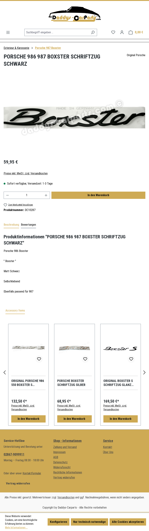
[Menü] (8, 32)
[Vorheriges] (4, 373)
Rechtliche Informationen (67, 472)
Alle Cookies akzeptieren (128, 522)
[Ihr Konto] (122, 32)
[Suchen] (92, 32)
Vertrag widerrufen (18, 483)
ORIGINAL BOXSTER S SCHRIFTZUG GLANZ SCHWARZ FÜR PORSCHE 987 (120, 383)
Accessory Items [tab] (15, 310)
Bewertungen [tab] (28, 224)
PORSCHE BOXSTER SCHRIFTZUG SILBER (71, 383)
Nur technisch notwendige (89, 522)
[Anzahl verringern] (7, 195)
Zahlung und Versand (65, 447)
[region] (74, 117)
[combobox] (56, 32)
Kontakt (107, 447)
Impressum (59, 452)
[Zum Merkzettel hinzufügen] (39, 359)
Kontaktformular (32, 473)
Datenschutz (60, 462)
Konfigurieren (58, 522)
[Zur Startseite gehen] (74, 14)
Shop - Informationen (67, 441)
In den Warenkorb (98, 195)
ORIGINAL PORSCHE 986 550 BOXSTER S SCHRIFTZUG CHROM (27, 383)
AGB (55, 457)
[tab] (11, 225)
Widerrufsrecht (62, 467)
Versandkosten (65, 497)
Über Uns (108, 452)
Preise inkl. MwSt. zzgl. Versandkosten (26, 173)
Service (108, 441)
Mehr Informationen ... (16, 527)
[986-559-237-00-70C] (74, 116)
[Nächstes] (144, 373)
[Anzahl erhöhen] (46, 195)
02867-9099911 (14, 454)
